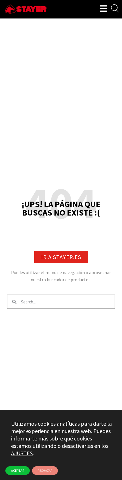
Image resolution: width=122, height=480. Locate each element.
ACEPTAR (17, 470)
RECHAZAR (45, 470)
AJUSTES (22, 453)
